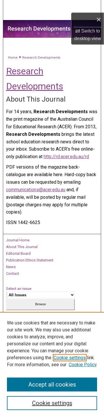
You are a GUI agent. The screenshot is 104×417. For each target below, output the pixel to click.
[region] (52, 364)
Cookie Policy (83, 364)
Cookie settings (70, 357)
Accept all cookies (52, 384)
